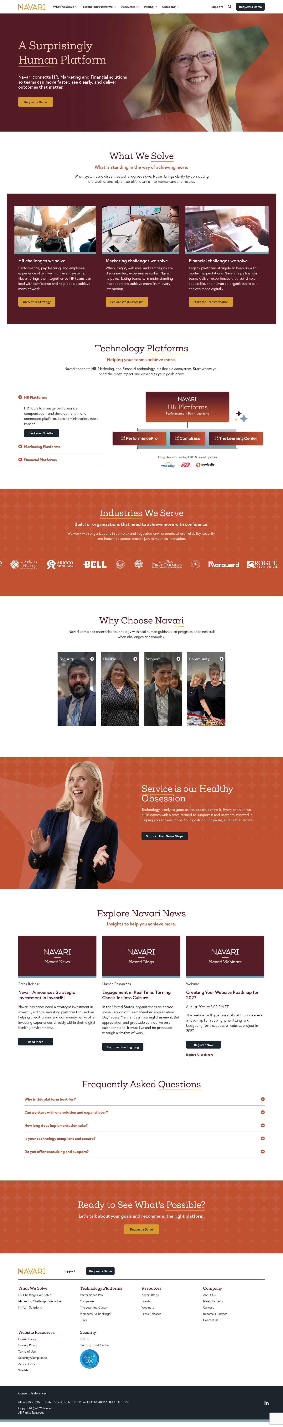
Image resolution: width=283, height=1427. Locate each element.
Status (84, 1339)
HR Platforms (35, 397)
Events (146, 1301)
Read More (35, 1042)
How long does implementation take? (56, 1125)
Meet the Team (213, 1301)
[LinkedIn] (267, 1402)
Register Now (203, 1045)
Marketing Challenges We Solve (39, 1301)
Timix (83, 1320)
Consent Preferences (32, 1393)
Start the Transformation (211, 302)
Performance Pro (91, 1295)
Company (169, 6)
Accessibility (26, 1364)
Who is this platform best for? (50, 1098)
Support (217, 7)
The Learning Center (94, 1307)
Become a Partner (215, 1314)
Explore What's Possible (126, 302)
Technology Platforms (98, 6)
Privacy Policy (27, 1345)
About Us (209, 1295)
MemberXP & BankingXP (96, 1314)
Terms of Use (27, 1351)
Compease (87, 1301)
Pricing (148, 6)
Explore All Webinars (199, 1054)
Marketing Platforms (42, 446)
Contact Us (210, 1320)
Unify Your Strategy (37, 302)
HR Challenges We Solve (34, 1295)
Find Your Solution (41, 433)
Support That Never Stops (164, 836)
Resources (128, 6)
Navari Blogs (150, 1295)
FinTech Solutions (30, 1307)
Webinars (148, 1307)
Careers (208, 1307)
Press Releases (151, 1314)
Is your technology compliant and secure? (60, 1138)
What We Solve (63, 6)
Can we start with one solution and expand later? (66, 1112)
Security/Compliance (32, 1358)
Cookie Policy (27, 1339)
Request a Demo (250, 7)
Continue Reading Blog (123, 1047)
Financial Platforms (40, 459)
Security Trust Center (94, 1345)
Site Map (24, 1370)
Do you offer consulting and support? (56, 1151)
